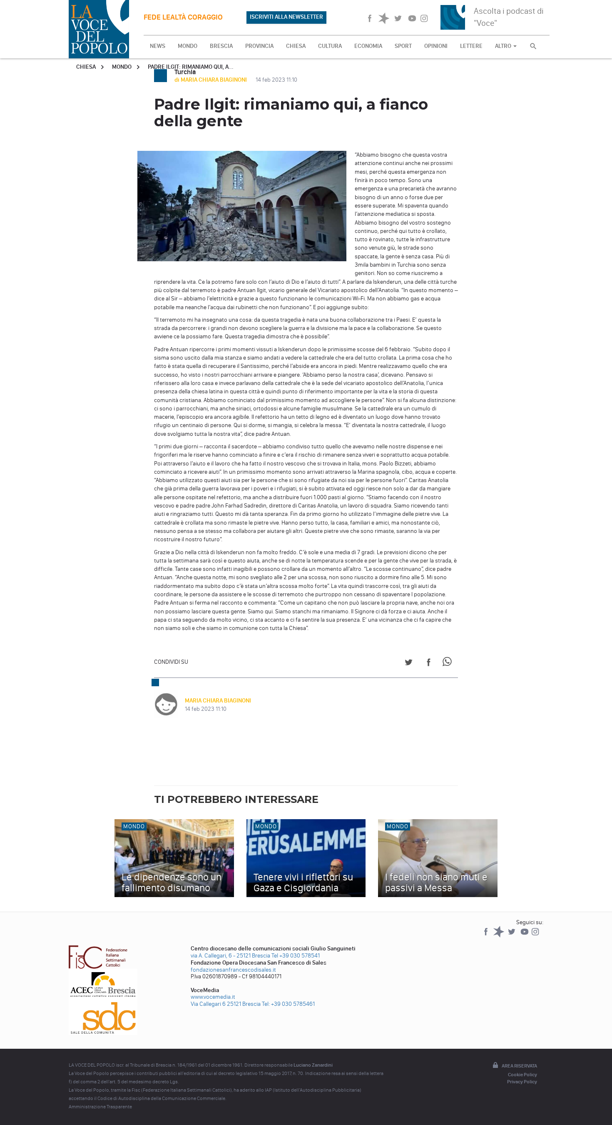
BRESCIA (221, 46)
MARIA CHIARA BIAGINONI (218, 700)
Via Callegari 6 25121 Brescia (226, 1004)
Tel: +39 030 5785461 (288, 1004)
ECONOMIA (368, 46)
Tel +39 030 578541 (295, 955)
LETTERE (471, 46)
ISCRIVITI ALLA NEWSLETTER (286, 16)
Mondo (122, 66)
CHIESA (296, 46)
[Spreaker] (499, 935)
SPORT (403, 46)
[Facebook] (486, 935)
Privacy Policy (522, 1082)
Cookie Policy (522, 1075)
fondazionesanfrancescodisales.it (233, 969)
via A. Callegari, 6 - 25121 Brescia (230, 955)
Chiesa (86, 66)
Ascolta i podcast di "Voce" (509, 17)
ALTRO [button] (503, 46)
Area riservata (519, 1066)
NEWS (157, 46)
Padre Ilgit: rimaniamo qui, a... (191, 66)
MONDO (187, 46)
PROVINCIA (259, 46)
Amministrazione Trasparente (100, 1107)
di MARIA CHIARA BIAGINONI (211, 79)
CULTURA (330, 46)
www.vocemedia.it (213, 996)
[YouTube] (525, 935)
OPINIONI (436, 46)
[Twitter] (512, 935)
